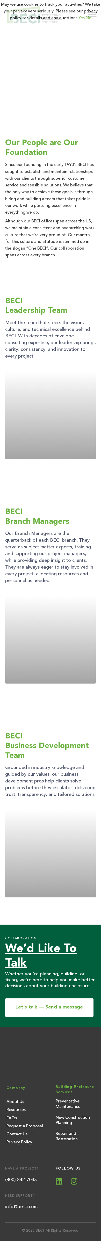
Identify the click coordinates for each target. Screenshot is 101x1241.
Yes (81, 18)
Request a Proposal (24, 1126)
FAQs (11, 1118)
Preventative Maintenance (68, 1104)
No (88, 18)
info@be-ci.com (21, 1206)
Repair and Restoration (67, 1136)
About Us (15, 1102)
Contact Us (16, 1134)
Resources (16, 1110)
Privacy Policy (19, 1142)
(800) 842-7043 (21, 1180)
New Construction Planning (73, 1120)
